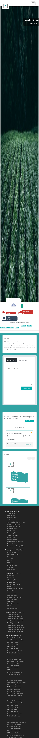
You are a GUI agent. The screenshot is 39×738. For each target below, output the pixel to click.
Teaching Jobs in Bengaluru (15, 625)
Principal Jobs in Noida (14, 659)
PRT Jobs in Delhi (12, 646)
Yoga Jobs (10, 601)
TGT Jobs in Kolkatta (14, 728)
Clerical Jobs (11, 569)
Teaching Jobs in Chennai (15, 631)
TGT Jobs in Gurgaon (14, 687)
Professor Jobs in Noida (14, 672)
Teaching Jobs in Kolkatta (15, 621)
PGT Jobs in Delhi (12, 642)
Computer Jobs (12, 599)
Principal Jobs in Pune (14, 701)
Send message (26, 388)
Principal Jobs (11, 552)
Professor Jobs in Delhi (14, 651)
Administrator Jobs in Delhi (15, 640)
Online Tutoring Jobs (13, 524)
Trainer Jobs (11, 567)
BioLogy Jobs (11, 582)
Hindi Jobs (10, 606)
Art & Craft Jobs (12, 608)
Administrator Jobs (13, 554)
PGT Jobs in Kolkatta (14, 724)
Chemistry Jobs (12, 580)
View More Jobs (30, 420)
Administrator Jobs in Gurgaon (16, 682)
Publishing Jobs (12, 533)
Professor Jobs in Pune (14, 714)
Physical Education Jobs (14, 597)
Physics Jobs (11, 578)
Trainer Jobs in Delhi (13, 653)
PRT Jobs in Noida (13, 668)
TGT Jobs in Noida (13, 665)
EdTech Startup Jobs (13, 526)
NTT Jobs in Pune (12, 711)
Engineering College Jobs (15, 541)
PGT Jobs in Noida (13, 663)
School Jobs (11, 513)
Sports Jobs (11, 531)
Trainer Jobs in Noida (13, 674)
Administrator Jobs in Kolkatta (16, 722)
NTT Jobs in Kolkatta (14, 733)
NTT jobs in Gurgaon (13, 691)
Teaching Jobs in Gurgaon (15, 618)
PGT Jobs (10, 556)
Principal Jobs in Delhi (14, 638)
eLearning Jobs (12, 528)
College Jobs (11, 515)
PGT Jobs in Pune (12, 705)
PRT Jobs (10, 561)
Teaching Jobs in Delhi (14, 614)
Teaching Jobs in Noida (14, 616)
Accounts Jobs (12, 595)
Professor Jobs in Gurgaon (15, 693)
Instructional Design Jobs (15, 588)
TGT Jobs (10, 558)
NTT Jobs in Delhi (12, 648)
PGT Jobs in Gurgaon (14, 685)
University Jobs (12, 539)
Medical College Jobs (13, 544)
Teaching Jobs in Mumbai (15, 629)
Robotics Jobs (11, 537)
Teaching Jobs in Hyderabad (16, 627)
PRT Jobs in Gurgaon (13, 689)
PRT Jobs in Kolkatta (13, 731)
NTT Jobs (10, 563)
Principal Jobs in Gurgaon (15, 680)
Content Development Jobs (16, 522)
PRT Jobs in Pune (12, 709)
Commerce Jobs (12, 593)
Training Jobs (11, 520)
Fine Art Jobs (11, 586)
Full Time (28, 444)
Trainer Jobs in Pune (13, 716)
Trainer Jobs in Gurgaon (14, 695)
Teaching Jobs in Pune (14, 623)
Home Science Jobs (13, 604)
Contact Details (24, 360)
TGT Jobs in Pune (12, 707)
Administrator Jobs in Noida (15, 661)
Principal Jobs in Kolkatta (15, 726)
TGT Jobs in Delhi (12, 644)
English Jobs (11, 591)
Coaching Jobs (11, 517)
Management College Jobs (15, 546)
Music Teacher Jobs (13, 584)
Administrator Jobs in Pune (15, 703)
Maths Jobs (10, 575)
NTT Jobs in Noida (13, 670)
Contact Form (11, 360)
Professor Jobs (12, 565)
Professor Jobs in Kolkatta (15, 735)
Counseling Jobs (12, 535)
